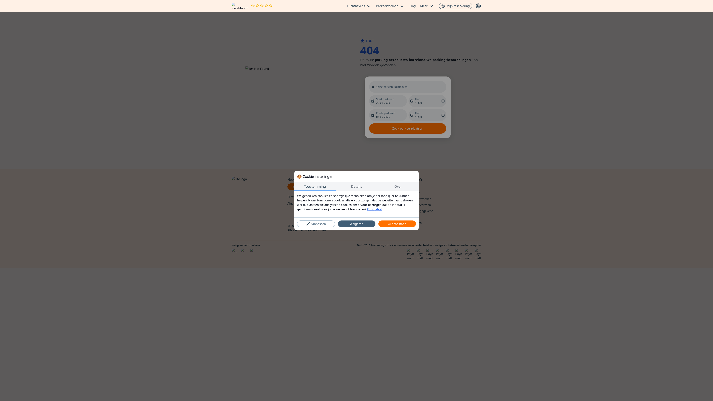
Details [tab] (356, 186)
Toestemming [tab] (315, 186)
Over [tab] (398, 186)
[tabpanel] (356, 202)
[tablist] (356, 186)
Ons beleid (374, 209)
